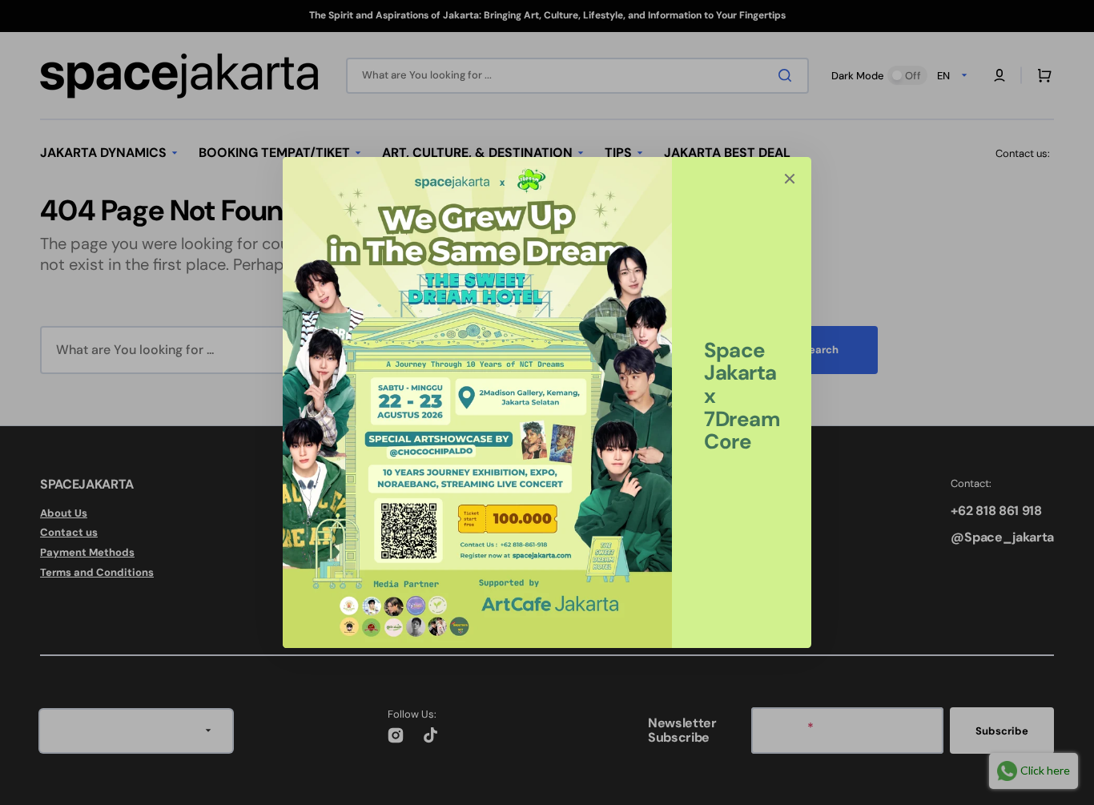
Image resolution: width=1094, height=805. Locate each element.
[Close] (789, 178)
